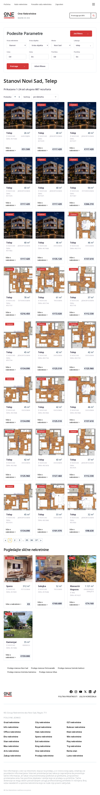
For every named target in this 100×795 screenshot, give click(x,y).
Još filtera (81, 33)
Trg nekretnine (74, 746)
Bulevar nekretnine (76, 727)
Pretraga (17, 66)
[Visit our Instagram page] (75, 691)
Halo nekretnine (42, 732)
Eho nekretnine (11, 736)
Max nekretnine (11, 746)
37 (36, 540)
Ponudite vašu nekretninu (41, 4)
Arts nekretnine (11, 751)
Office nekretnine (12, 732)
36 (31, 540)
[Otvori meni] (93, 4)
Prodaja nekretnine (44, 755)
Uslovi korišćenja (87, 697)
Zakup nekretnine (12, 755)
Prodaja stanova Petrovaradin (43, 668)
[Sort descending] (19, 97)
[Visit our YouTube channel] (80, 691)
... (23, 540)
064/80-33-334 (24, 18)
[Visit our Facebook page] (71, 691)
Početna (7, 4)
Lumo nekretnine (75, 755)
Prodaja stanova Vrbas (48, 672)
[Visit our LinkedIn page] (90, 691)
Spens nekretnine (43, 736)
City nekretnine (42, 722)
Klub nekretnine (74, 732)
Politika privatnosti (67, 697)
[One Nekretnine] (9, 15)
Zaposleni (59, 4)
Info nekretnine (11, 727)
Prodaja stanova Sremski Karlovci (71, 668)
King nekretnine (42, 746)
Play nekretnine (74, 741)
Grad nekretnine (11, 722)
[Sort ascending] (15, 97)
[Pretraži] (93, 15)
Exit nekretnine (42, 741)
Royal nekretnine (43, 727)
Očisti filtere (39, 66)
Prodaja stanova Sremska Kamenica (21, 672)
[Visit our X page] (85, 691)
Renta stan (72, 751)
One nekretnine (42, 751)
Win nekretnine (74, 736)
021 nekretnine (74, 722)
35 (27, 540)
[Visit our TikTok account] (94, 691)
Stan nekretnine (11, 741)
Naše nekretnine (20, 4)
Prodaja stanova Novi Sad (17, 668)
